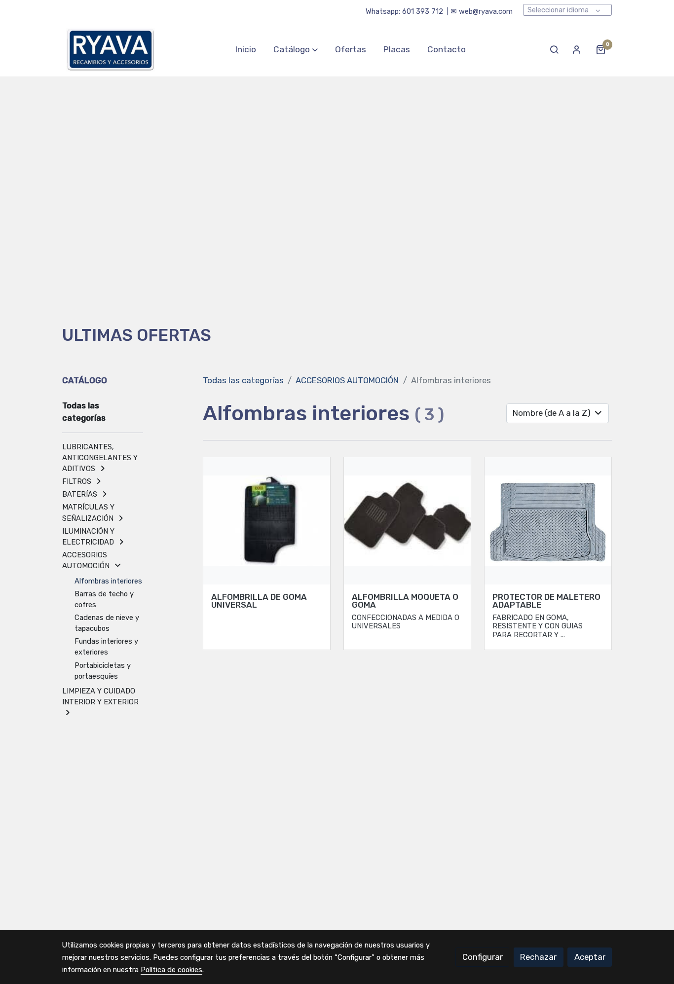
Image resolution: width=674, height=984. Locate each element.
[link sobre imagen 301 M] (267, 520)
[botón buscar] (554, 49)
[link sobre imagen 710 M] (407, 520)
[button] (295, 49)
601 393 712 (422, 11)
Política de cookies (171, 969)
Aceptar (589, 957)
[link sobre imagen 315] (548, 520)
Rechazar (538, 957)
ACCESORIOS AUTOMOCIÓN (347, 380)
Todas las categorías (243, 380)
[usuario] (576, 49)
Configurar (482, 957)
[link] (110, 50)
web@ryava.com (486, 11)
